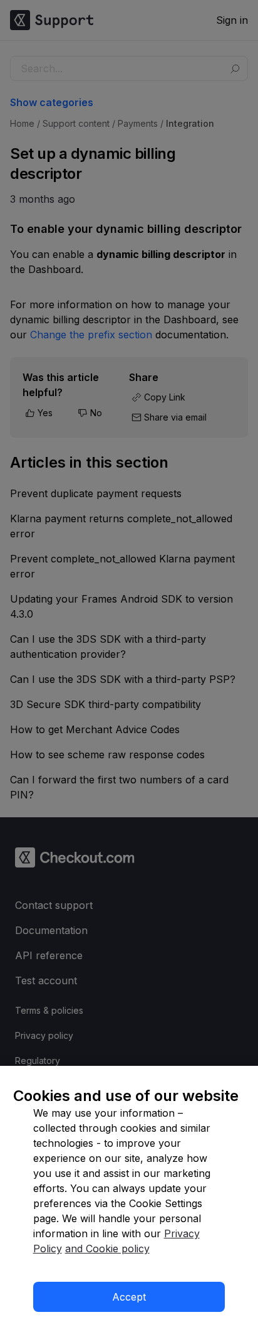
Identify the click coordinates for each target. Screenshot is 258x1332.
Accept (129, 1297)
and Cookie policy (107, 1248)
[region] (129, 1199)
